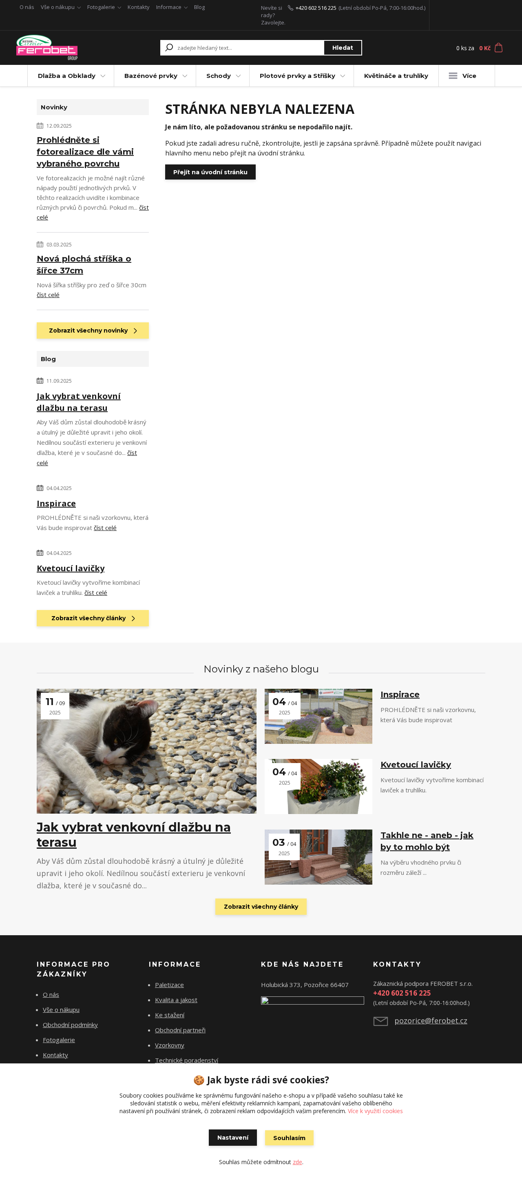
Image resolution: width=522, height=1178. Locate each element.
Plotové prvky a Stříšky (297, 76)
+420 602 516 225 (316, 7)
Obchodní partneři (180, 1030)
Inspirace (56, 503)
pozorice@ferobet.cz (430, 1020)
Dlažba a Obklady (66, 76)
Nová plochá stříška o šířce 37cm (84, 264)
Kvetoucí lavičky (70, 568)
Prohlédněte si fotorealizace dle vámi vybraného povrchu (85, 152)
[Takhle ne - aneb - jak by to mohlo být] (318, 857)
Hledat (342, 47)
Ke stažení (169, 1015)
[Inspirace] (318, 716)
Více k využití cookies (375, 1111)
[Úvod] (62, 48)
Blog (199, 7)
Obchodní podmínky (70, 1024)
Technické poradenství (186, 1060)
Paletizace (169, 985)
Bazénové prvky (150, 76)
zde (297, 1162)
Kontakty (139, 7)
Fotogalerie (101, 7)
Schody (218, 76)
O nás (27, 7)
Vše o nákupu (58, 7)
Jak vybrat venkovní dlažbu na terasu (79, 401)
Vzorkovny (169, 1045)
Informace (168, 7)
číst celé (48, 295)
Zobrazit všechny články (88, 618)
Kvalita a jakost (176, 1000)
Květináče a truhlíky (396, 76)
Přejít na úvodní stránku (210, 172)
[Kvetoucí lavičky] (318, 786)
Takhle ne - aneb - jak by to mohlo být (426, 841)
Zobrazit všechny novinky (88, 330)
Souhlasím (289, 1138)
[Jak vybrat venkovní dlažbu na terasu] (147, 751)
